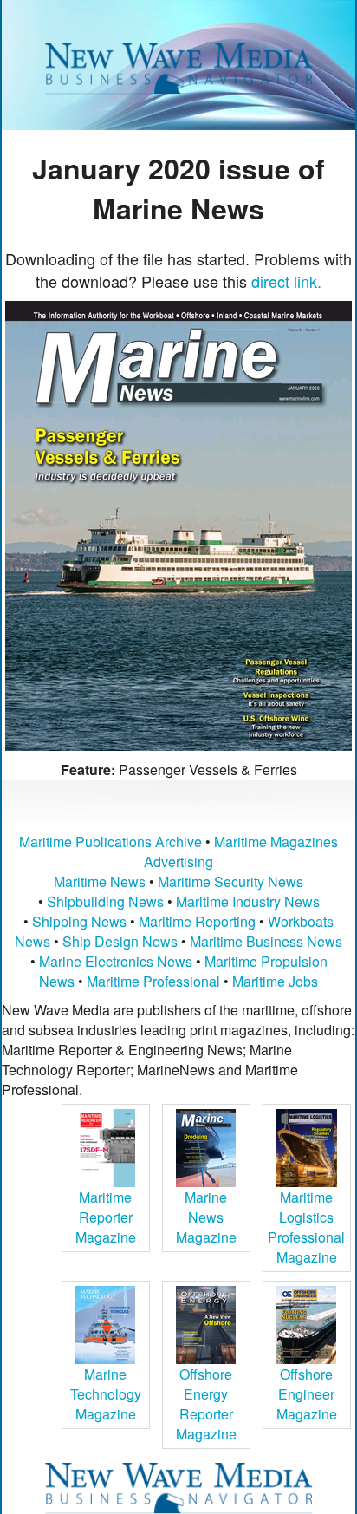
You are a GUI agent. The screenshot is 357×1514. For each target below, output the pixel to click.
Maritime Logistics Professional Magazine (306, 1227)
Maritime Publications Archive (110, 842)
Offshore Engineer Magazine (306, 1394)
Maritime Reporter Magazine (105, 1217)
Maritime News (100, 881)
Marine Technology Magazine (105, 1394)
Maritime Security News (230, 881)
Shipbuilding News (105, 901)
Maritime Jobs (275, 981)
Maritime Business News (266, 941)
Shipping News (79, 921)
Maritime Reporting (197, 921)
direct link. (286, 281)
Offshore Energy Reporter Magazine (206, 1404)
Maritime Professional (153, 981)
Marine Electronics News (115, 961)
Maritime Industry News (248, 901)
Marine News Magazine (206, 1217)
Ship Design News (121, 941)
